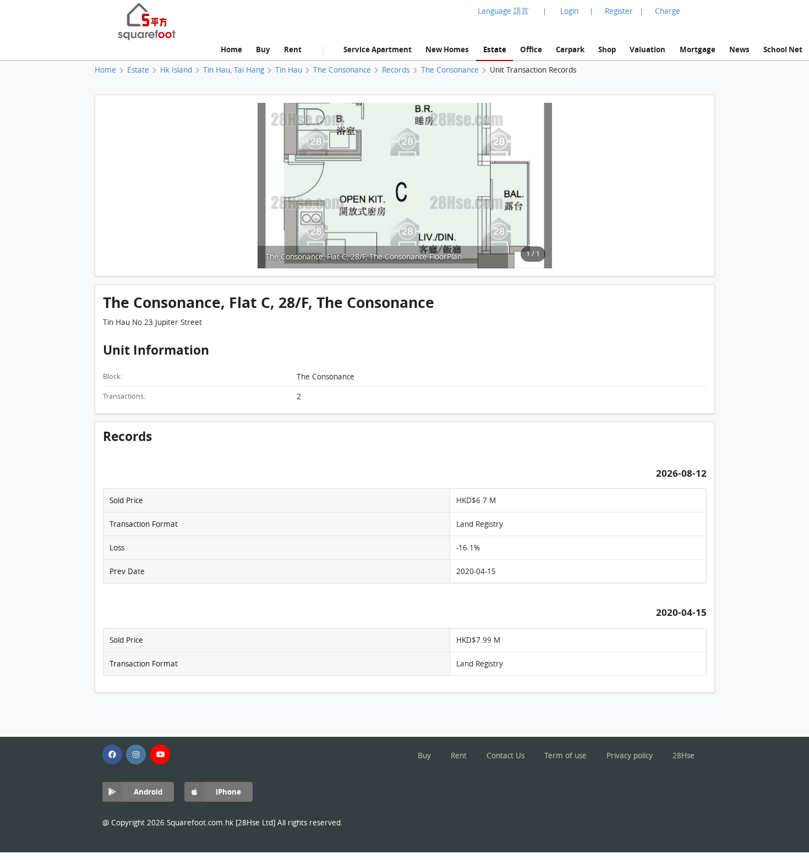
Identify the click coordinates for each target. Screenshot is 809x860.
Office (531, 49)
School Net (782, 49)
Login (569, 11)
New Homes (447, 49)
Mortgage (697, 49)
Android (148, 791)
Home (231, 49)
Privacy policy (629, 755)
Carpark (570, 49)
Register (619, 11)
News (739, 49)
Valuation (647, 49)
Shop (607, 49)
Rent (293, 49)
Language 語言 (503, 11)
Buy (263, 49)
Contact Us (505, 755)
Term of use (565, 755)
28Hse (684, 755)
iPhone (228, 791)
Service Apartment (377, 49)
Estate (494, 49)
